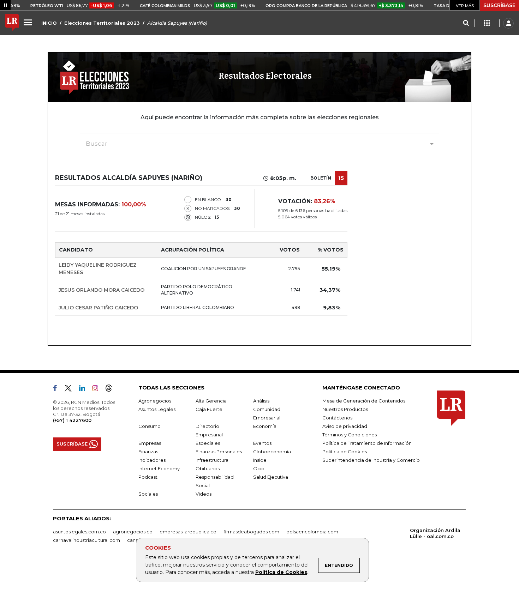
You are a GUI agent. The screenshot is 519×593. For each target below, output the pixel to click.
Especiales (208, 443)
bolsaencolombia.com (312, 531)
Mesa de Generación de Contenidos (363, 401)
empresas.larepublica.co (188, 531)
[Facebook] (58, 389)
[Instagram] (98, 389)
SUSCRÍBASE (499, 5)
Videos (203, 494)
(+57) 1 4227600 (72, 420)
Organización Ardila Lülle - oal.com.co (435, 533)
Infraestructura (212, 460)
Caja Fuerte (209, 409)
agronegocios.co (133, 531)
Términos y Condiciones (349, 434)
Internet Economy (159, 468)
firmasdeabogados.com (251, 531)
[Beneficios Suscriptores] (487, 23)
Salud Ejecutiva (270, 477)
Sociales (148, 494)
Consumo (149, 426)
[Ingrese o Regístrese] (508, 23)
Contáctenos (337, 417)
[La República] (12, 23)
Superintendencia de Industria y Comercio (371, 460)
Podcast (147, 477)
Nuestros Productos (345, 409)
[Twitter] (71, 389)
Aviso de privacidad (344, 426)
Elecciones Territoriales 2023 (102, 23)
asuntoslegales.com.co (79, 531)
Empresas (149, 443)
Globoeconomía (272, 451)
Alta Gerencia (211, 401)
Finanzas (148, 451)
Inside (260, 460)
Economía (264, 426)
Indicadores (152, 460)
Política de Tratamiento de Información (367, 443)
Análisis (261, 401)
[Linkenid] (85, 389)
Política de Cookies (281, 572)
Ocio (258, 468)
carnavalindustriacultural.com (86, 540)
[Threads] (111, 389)
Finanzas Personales (219, 451)
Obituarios (208, 468)
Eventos (262, 443)
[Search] (466, 23)
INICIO (49, 23)
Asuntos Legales (156, 409)
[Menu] (29, 22)
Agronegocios (154, 401)
